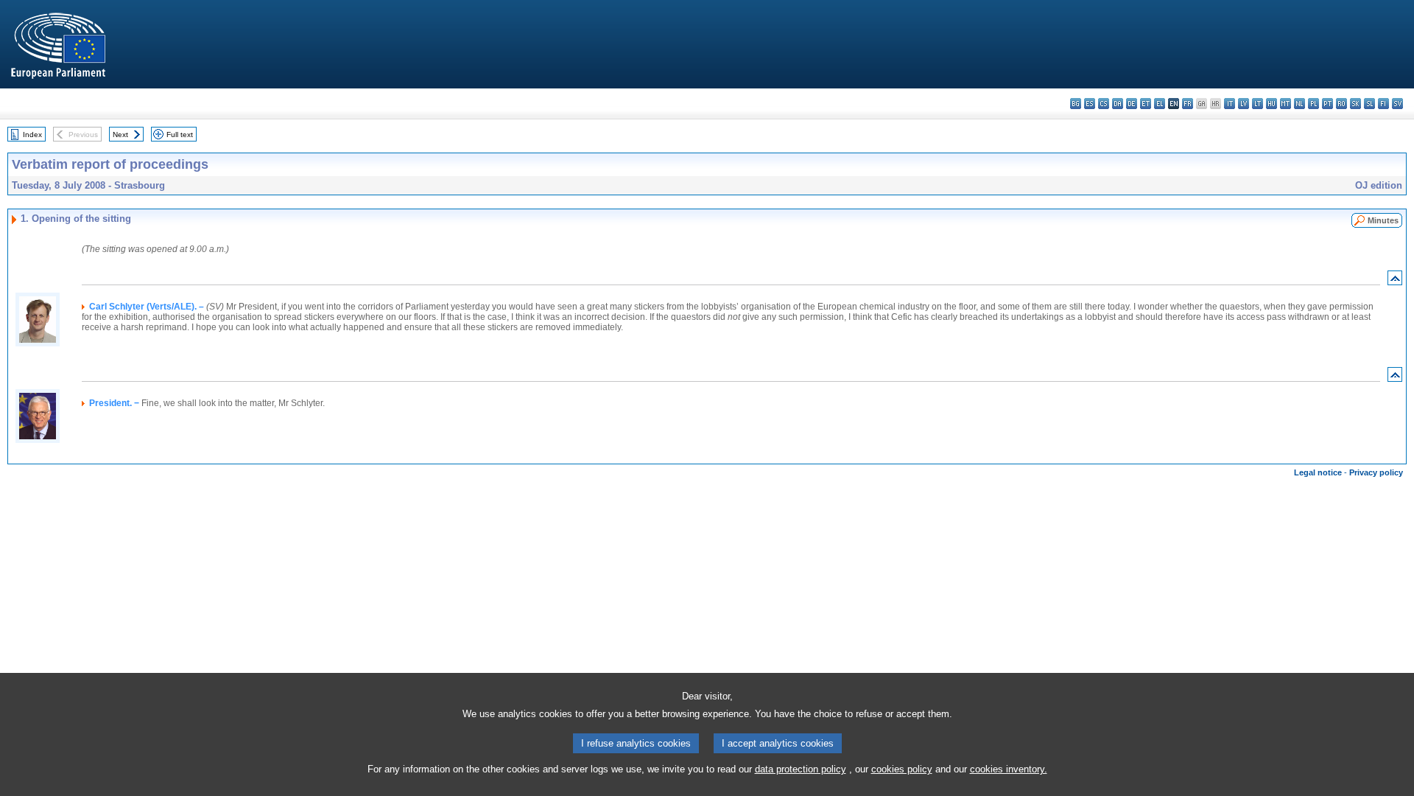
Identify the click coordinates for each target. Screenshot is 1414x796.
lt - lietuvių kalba (1257, 103)
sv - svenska (1397, 103)
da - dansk (1117, 103)
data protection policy (800, 769)
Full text (179, 134)
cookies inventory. (1008, 769)
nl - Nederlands (1299, 103)
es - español (1089, 103)
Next (120, 134)
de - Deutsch (1131, 103)
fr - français (1187, 103)
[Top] (1395, 281)
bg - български (1075, 103)
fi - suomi (1383, 103)
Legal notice (1318, 472)
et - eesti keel (1145, 103)
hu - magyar (1271, 103)
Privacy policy (1376, 472)
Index (32, 134)
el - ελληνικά (1159, 103)
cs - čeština (1103, 103)
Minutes (1383, 220)
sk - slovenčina (1355, 103)
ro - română (1341, 103)
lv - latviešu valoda (1243, 103)
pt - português (1327, 103)
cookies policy (901, 769)
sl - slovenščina (1369, 103)
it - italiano (1229, 103)
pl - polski (1313, 103)
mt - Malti (1285, 103)
